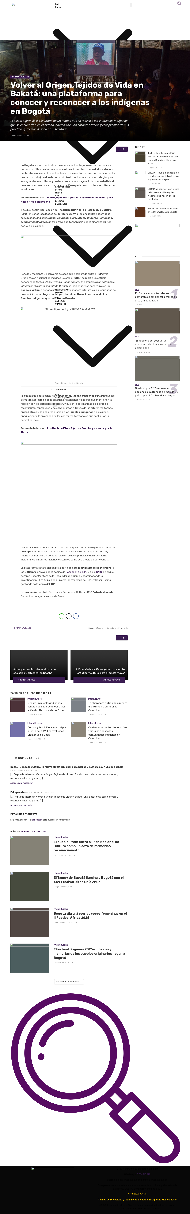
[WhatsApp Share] (61, 616)
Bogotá (100, 628)
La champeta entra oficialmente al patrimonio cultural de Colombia (107, 707)
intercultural (111, 628)
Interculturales (20, 77)
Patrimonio (123, 628)
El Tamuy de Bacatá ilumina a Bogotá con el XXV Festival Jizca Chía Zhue (89, 880)
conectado (37, 820)
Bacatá (91, 628)
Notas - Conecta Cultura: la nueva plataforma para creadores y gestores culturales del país (66, 767)
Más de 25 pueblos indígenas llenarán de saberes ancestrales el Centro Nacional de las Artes (46, 707)
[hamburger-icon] (131, 5)
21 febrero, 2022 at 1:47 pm (42, 792)
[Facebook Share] (76, 616)
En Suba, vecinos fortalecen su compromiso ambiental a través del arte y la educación (156, 297)
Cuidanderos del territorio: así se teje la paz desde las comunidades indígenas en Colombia (107, 733)
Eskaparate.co (19, 792)
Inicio (57, 4)
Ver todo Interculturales (67, 981)
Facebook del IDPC (76, 571)
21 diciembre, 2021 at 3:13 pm (24, 770)
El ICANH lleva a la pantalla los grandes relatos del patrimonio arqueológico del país (163, 176)
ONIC (99, 571)
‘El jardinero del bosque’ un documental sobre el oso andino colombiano (154, 344)
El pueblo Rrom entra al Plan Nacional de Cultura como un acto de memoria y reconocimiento (86, 846)
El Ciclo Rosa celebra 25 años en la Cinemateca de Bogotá (163, 210)
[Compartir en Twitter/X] (69, 616)
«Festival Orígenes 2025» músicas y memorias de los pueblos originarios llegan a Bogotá (89, 953)
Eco (137, 289)
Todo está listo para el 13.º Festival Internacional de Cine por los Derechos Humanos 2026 (163, 158)
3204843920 (144, 1174)
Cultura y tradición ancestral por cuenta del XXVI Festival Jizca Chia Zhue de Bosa (46, 731)
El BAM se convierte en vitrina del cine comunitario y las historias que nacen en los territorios (163, 194)
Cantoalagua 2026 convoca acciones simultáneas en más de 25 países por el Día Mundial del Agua (156, 392)
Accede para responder (21, 783)
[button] (180, 5)
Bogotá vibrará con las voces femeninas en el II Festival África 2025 (90, 916)
